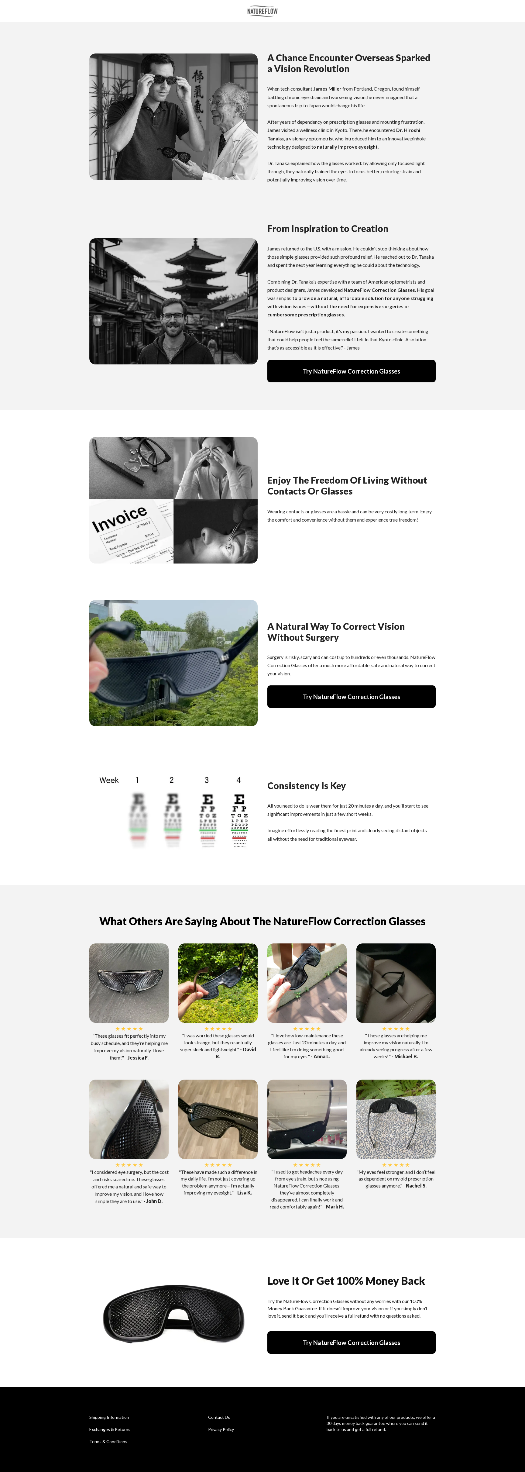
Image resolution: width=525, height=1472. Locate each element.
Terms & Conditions (108, 1441)
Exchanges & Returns (109, 1429)
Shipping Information (109, 1417)
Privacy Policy (221, 1429)
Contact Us (219, 1417)
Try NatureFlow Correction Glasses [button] (351, 371)
